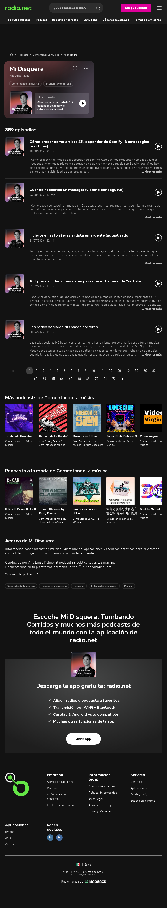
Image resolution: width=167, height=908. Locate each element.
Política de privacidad (103, 792)
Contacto (136, 781)
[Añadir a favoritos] (75, 68)
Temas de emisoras (147, 20)
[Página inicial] (11, 55)
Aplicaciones (138, 788)
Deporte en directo (65, 20)
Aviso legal (96, 799)
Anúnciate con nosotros (56, 796)
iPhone (9, 831)
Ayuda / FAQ (138, 794)
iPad (8, 838)
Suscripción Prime (142, 800)
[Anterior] (146, 396)
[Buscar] (98, 7)
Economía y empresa (58, 84)
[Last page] (131, 379)
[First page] (13, 370)
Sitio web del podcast (19, 574)
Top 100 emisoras (18, 20)
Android (10, 844)
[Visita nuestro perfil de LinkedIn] (50, 837)
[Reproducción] (82, 103)
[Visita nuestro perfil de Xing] (59, 837)
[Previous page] (21, 370)
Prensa (52, 788)
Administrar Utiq (100, 805)
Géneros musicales (116, 20)
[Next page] (122, 379)
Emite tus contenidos (61, 805)
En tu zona (90, 20)
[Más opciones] (86, 68)
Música (128, 586)
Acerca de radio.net (60, 781)
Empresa (78, 586)
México (86, 864)
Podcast (41, 20)
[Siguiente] (157, 396)
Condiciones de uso (102, 786)
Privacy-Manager (100, 811)
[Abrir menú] (159, 7)
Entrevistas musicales (104, 586)
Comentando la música (25, 84)
